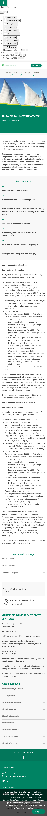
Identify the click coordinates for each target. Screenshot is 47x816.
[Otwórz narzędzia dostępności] (3, 3)
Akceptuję (39, 811)
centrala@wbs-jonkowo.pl (24, 641)
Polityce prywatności (24, 808)
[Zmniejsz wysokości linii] (20, 55)
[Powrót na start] (9, 65)
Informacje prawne (9, 787)
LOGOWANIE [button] (36, 65)
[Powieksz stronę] (27, 50)
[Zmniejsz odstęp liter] (19, 58)
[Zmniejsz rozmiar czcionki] (16, 53)
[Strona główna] (2, 73)
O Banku (5, 781)
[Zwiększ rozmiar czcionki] (20, 53)
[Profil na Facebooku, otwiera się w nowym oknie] (23, 757)
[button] (44, 65)
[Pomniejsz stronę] (23, 50)
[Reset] (2, 12)
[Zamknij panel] (6, 12)
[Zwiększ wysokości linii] (24, 55)
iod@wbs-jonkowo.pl (16, 661)
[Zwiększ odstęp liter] (22, 58)
